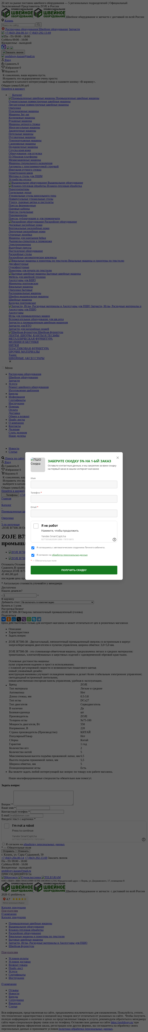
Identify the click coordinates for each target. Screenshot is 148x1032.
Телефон (36, 492)
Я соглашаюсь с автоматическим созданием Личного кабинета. (71, 547)
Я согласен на (62, 554)
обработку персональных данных (70, 554)
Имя (33, 478)
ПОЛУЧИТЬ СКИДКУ (74, 570)
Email (34, 507)
